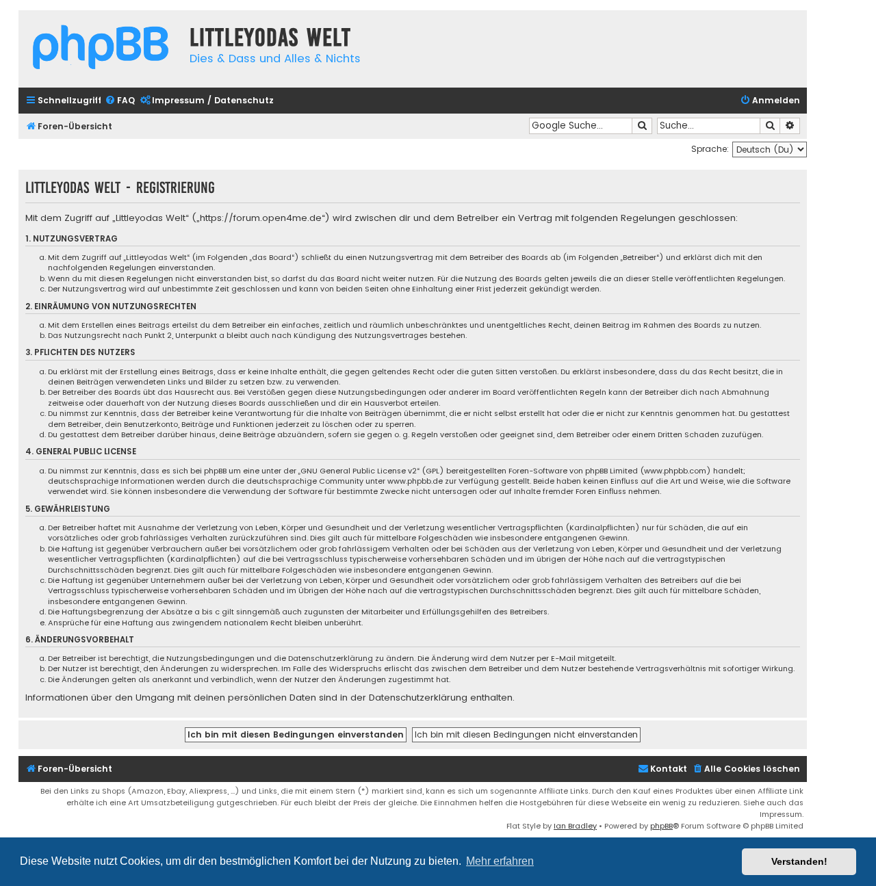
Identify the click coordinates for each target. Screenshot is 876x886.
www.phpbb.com (675, 471)
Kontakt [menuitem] (668, 768)
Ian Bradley (575, 825)
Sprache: (710, 149)
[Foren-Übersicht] (100, 49)
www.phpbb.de (415, 481)
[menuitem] (120, 101)
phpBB (661, 825)
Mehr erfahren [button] (500, 861)
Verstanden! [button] (799, 861)
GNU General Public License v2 (358, 471)
